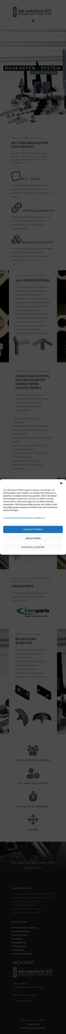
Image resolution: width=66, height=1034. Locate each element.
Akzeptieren (33, 529)
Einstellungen (33, 547)
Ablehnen (33, 538)
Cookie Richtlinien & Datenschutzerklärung (24, 518)
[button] (61, 483)
